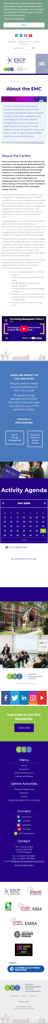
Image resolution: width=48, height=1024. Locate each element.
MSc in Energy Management (14, 437)
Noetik (29, 1006)
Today (24, 540)
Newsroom (24, 769)
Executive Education (24, 773)
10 (37, 522)
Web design (21, 1006)
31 (37, 535)
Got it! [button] (24, 25)
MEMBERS (12, 42)
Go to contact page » (24, 865)
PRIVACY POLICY (24, 42)
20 (11, 531)
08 (24, 522)
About (24, 765)
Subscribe (24, 727)
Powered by (19, 1009)
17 (37, 526)
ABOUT (20, 82)
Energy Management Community (24, 800)
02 (30, 517)
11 (43, 522)
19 (5, 531)
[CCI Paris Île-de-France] (25, 970)
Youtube (26, 829)
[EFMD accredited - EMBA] (23, 924)
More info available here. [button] (14, 19)
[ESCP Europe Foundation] (11, 894)
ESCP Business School (14, 229)
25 (43, 531)
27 (11, 535)
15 (24, 526)
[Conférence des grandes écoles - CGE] (23, 937)
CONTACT (24, 44)
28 (5, 517)
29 (11, 517)
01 (24, 517)
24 (37, 531)
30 (18, 517)
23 (30, 531)
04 (43, 517)
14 (18, 526)
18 (43, 526)
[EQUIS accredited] (34, 894)
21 (18, 531)
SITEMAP (36, 42)
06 (11, 522)
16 (30, 526)
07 (18, 522)
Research (24, 793)
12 (5, 526)
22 (24, 531)
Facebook (26, 817)
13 (11, 526)
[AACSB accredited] (8, 909)
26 (5, 535)
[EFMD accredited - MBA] (30, 909)
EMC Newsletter (26, 833)
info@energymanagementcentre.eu (27, 861)
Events (24, 796)
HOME (13, 82)
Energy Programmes (24, 789)
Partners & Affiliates (24, 776)
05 (5, 522)
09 (30, 522)
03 (37, 517)
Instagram (26, 825)
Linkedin (26, 821)
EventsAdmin (29, 1009)
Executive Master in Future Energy (35, 439)
